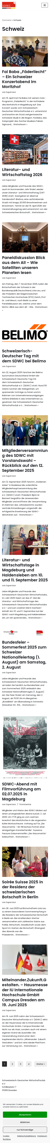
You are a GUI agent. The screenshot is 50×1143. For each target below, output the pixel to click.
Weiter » (40, 1064)
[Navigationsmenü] (44, 5)
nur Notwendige (25, 1129)
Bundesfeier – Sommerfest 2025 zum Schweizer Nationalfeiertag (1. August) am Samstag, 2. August (24, 655)
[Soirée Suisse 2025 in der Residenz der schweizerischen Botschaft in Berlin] (25, 862)
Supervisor (11, 92)
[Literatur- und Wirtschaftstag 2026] (25, 149)
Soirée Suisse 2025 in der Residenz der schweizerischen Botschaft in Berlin (22, 889)
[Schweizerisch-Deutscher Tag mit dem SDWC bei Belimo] (25, 333)
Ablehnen (25, 1122)
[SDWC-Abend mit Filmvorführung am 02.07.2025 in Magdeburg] (25, 747)
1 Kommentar (25, 804)
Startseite (7, 20)
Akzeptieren (25, 1114)
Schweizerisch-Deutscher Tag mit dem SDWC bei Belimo (24, 356)
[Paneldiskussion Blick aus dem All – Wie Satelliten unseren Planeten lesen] (25, 237)
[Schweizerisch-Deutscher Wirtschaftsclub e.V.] (8, 5)
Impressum (42, 1136)
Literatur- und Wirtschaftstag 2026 (22, 172)
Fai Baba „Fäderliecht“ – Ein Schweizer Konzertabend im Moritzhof (24, 79)
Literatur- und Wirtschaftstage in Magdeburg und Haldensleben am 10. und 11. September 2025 (25, 570)
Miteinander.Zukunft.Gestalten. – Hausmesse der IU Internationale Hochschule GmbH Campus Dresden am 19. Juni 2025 (25, 992)
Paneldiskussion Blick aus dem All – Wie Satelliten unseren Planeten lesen (23, 265)
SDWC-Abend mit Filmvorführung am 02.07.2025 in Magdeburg (21, 791)
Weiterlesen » (20, 124)
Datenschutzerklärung (26, 1136)
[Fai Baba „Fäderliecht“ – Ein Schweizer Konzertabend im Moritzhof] (25, 51)
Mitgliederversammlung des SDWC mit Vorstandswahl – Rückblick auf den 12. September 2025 (25, 460)
